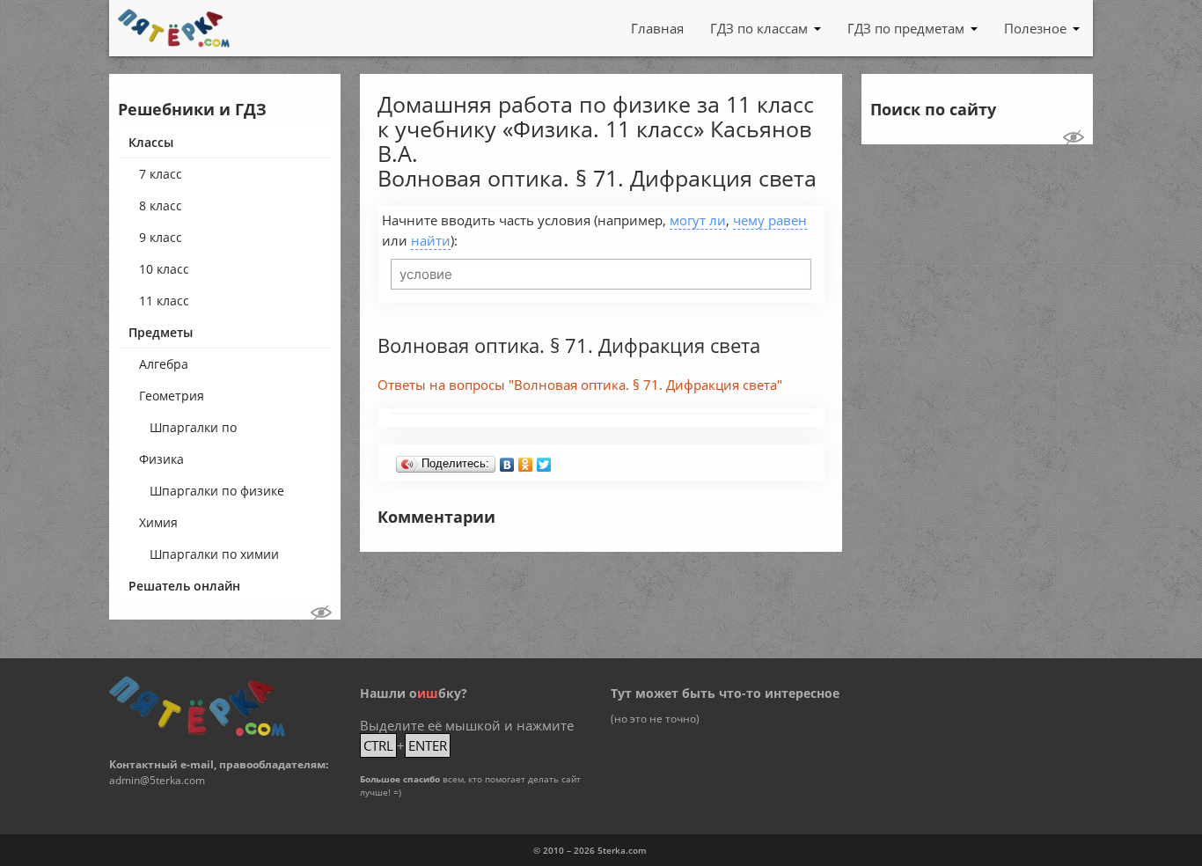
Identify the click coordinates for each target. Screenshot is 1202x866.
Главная (657, 28)
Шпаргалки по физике (217, 490)
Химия (158, 522)
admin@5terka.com (157, 780)
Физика (161, 459)
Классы (150, 142)
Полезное (1035, 28)
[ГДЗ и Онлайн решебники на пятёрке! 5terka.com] (173, 28)
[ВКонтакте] (507, 460)
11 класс (164, 300)
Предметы (160, 332)
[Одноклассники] (526, 460)
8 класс (160, 205)
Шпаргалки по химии (214, 554)
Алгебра (163, 364)
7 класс (160, 173)
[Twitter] (544, 460)
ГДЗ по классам (759, 28)
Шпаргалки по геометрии (193, 431)
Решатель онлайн (184, 585)
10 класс (164, 269)
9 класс (160, 237)
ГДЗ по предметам (905, 28)
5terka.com (622, 850)
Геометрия (171, 395)
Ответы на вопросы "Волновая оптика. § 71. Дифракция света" (579, 384)
